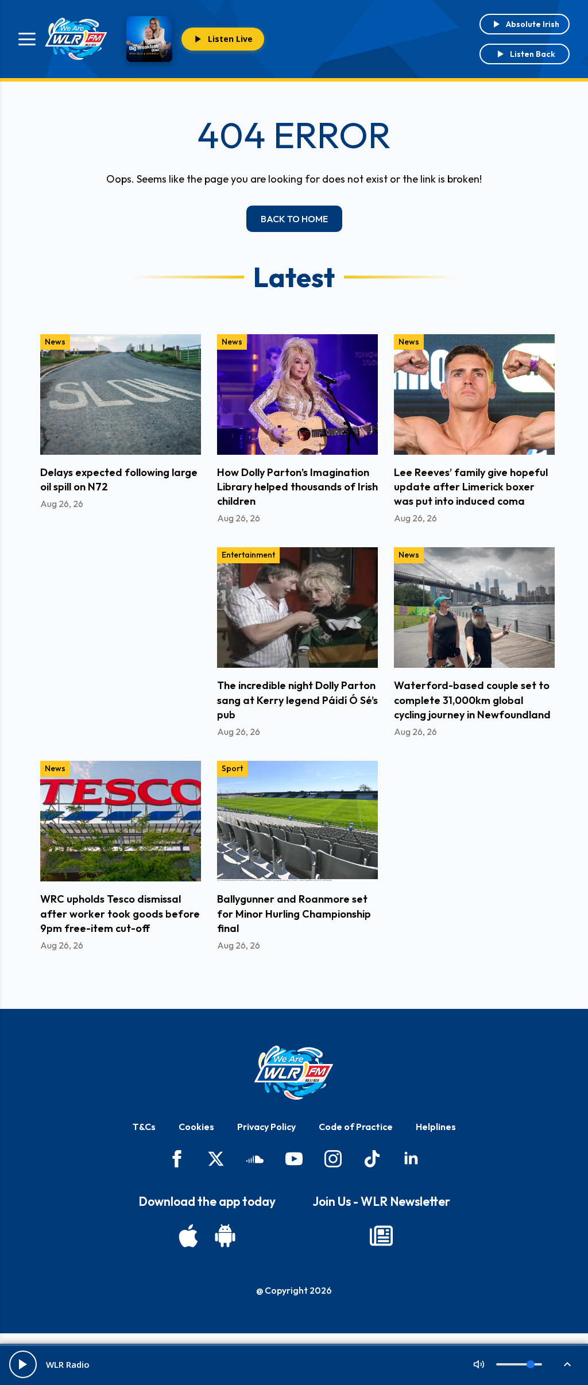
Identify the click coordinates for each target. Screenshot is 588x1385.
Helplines (436, 1126)
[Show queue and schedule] (567, 1364)
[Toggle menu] (27, 39)
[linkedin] (411, 1159)
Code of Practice (356, 1126)
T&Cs (144, 1126)
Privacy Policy (266, 1126)
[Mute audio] (479, 1364)
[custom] (255, 1159)
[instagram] (333, 1159)
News (55, 341)
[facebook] (177, 1159)
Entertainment (248, 555)
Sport (232, 768)
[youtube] (294, 1159)
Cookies (196, 1126)
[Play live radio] (23, 1364)
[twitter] (216, 1159)
